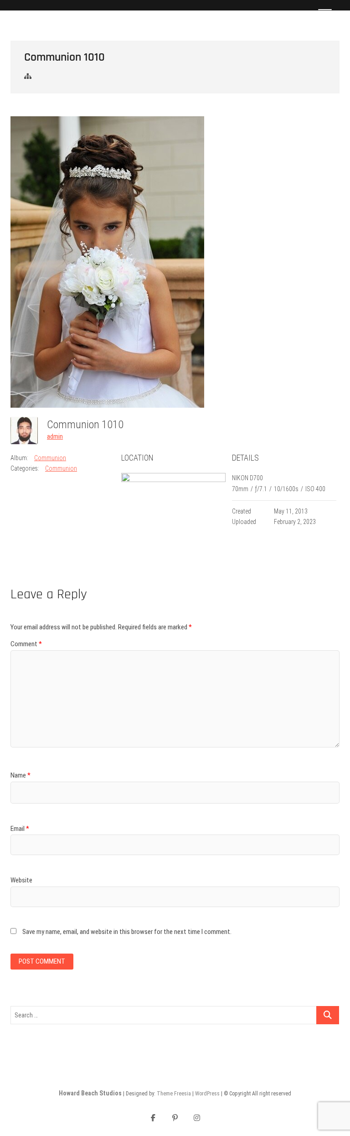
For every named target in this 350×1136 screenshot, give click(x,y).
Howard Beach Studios (90, 1093)
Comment (26, 644)
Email (19, 829)
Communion (50, 458)
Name (20, 775)
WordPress (207, 1093)
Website (21, 880)
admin (55, 436)
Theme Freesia (174, 1093)
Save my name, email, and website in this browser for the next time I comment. (127, 932)
